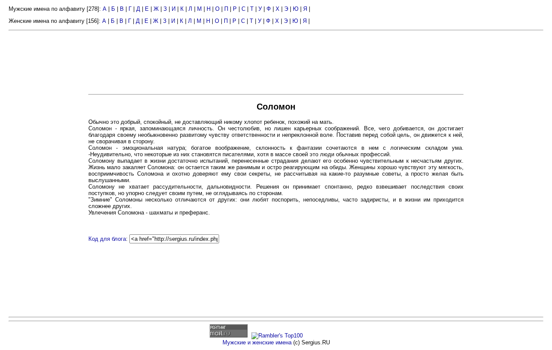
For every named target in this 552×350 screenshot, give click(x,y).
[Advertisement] (47, 167)
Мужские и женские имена (257, 342)
